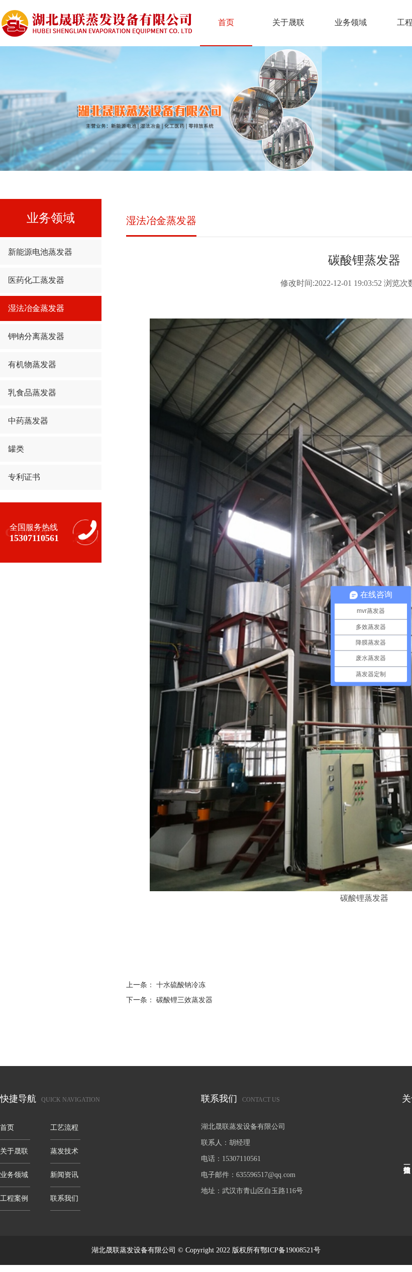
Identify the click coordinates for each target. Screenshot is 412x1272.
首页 (226, 22)
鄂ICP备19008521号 (290, 1250)
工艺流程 (64, 1127)
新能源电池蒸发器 (40, 252)
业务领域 (351, 22)
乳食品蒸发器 (32, 392)
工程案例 (14, 1198)
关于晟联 (288, 22)
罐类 (16, 449)
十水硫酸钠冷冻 (180, 985)
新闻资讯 (64, 1175)
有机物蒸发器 (32, 364)
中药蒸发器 (28, 420)
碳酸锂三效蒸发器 (184, 1000)
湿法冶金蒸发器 (36, 308)
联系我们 (64, 1198)
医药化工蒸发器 (36, 280)
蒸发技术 (64, 1151)
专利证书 (24, 477)
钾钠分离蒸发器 (36, 336)
